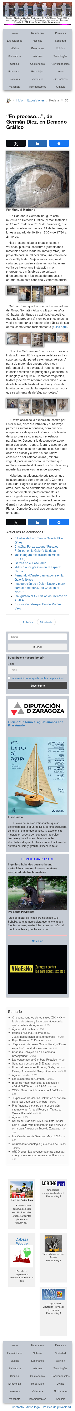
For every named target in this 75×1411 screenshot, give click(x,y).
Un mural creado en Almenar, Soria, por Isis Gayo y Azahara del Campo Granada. (39, 1069)
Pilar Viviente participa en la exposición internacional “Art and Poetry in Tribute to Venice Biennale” (36, 1109)
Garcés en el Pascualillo (30, 563)
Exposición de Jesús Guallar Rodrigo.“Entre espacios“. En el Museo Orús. (39, 1046)
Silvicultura (14, 56)
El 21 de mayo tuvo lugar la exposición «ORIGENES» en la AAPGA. (35, 1084)
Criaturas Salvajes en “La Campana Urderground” (33, 1054)
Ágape (20, 1117)
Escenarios (37, 48)
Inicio (15, 33)
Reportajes (37, 71)
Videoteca (37, 79)
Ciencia (14, 63)
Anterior (28, 622)
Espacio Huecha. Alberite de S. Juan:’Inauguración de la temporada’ (38, 1035)
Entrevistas (14, 71)
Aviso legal (33, 1407)
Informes (37, 56)
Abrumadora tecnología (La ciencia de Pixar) (39, 1145)
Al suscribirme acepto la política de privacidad (38, 678)
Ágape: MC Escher (28, 1029)
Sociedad (60, 40)
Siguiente (46, 622)
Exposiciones (14, 40)
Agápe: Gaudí (24, 1075)
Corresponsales (60, 63)
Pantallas (60, 33)
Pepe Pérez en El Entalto (31, 1040)
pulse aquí (60, 327)
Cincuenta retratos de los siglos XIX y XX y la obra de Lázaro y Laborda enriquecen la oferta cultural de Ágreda (38, 1021)
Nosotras (15, 79)
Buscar (37, 647)
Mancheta (14, 86)
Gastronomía (37, 63)
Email (11, 663)
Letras (60, 71)
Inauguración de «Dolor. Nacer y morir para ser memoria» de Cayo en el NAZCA (40, 587)
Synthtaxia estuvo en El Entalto (35, 1063)
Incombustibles (37, 86)
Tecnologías (60, 56)
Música (15, 48)
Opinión (60, 48)
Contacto (18, 1407)
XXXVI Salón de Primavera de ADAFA (37, 1092)
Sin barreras (61, 79)
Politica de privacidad (57, 1407)
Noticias (37, 40)
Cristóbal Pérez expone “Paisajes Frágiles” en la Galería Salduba (36, 548)
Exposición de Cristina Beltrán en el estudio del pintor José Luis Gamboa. (39, 1100)
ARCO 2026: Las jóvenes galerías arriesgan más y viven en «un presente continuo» (38, 1155)
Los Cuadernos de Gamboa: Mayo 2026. (38, 1138)
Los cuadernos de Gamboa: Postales (38, 1059)
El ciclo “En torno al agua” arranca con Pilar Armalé (35, 723)
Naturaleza (37, 33)
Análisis (60, 86)
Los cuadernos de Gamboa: (33, 1079)
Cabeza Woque (21, 1241)
